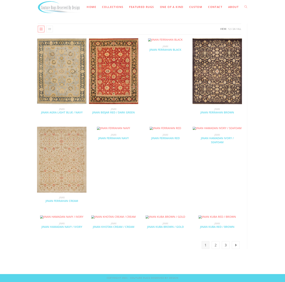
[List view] (49, 29)
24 (234, 29)
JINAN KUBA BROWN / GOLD (165, 227)
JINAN (62, 109)
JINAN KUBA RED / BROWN (217, 227)
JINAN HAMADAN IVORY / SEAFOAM (217, 140)
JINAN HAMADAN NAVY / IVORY (61, 227)
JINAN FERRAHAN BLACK (165, 49)
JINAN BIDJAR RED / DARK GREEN (113, 112)
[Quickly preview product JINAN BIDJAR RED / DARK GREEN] (136, 45)
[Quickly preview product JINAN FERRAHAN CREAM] (84, 133)
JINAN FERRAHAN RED (165, 138)
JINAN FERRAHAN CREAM (62, 201)
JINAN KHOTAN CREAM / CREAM (113, 227)
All (239, 29)
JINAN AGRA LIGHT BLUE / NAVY (62, 112)
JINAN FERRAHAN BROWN (217, 112)
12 (229, 29)
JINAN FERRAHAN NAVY (113, 138)
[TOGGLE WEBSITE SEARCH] (246, 7)
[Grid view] (41, 29)
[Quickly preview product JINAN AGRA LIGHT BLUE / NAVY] (84, 45)
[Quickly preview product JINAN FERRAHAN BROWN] (240, 45)
